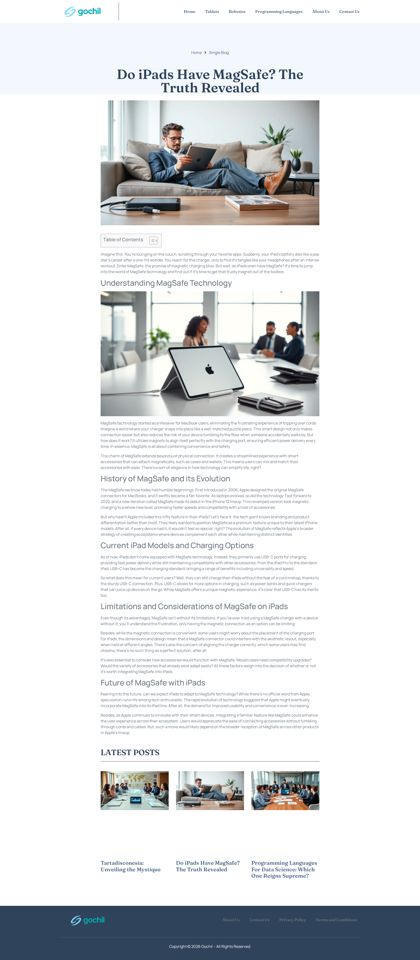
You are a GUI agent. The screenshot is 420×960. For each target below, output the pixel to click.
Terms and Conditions (336, 919)
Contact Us (349, 11)
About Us (321, 11)
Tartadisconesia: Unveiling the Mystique (131, 866)
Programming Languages (279, 11)
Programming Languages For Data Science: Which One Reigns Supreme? (284, 869)
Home (189, 11)
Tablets (212, 11)
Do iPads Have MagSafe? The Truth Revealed (208, 866)
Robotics (237, 11)
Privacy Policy (292, 919)
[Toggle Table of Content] (151, 240)
